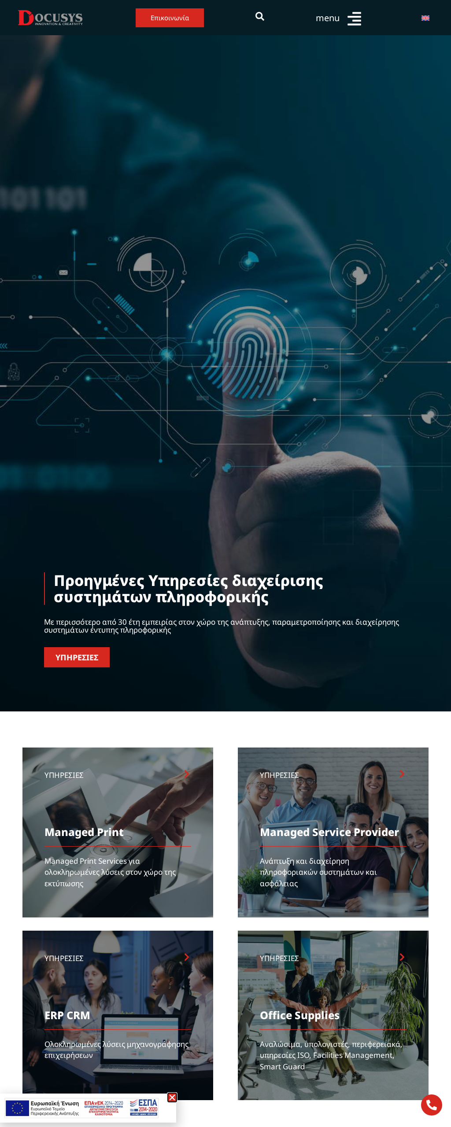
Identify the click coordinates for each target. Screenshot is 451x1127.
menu (328, 18)
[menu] (354, 18)
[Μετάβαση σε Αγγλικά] (425, 17)
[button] (172, 1097)
